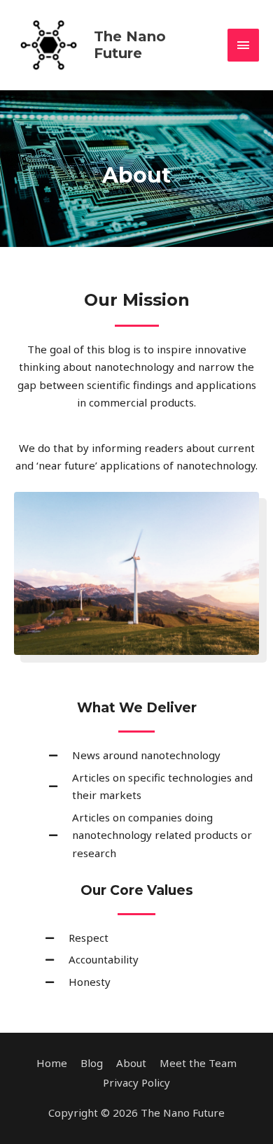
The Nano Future (130, 45)
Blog (91, 1063)
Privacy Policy (136, 1082)
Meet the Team (198, 1063)
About (131, 1063)
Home (51, 1063)
